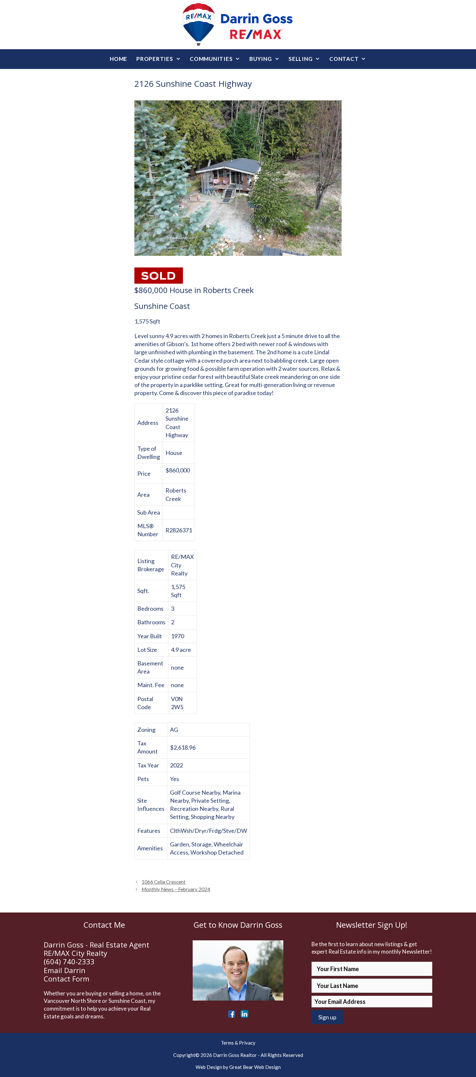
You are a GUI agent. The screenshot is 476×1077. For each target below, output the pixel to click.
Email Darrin (64, 970)
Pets (143, 778)
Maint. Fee (150, 684)
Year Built (149, 636)
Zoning (146, 729)
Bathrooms (151, 622)
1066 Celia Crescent (164, 882)
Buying (260, 58)
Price (144, 473)
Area (143, 494)
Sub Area (148, 512)
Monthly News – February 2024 (176, 889)
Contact (343, 58)
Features (148, 830)
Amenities (150, 848)
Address (147, 422)
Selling (300, 58)
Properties (154, 58)
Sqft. (143, 590)
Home (118, 58)
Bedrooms (150, 608)
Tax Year (148, 765)
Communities (211, 58)
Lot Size (147, 649)
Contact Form (66, 978)
